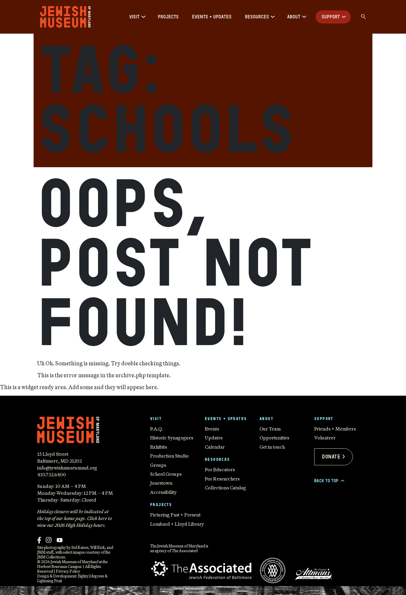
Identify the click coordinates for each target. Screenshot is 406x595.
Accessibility (163, 492)
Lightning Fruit (49, 580)
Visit (134, 17)
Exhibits (158, 447)
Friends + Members (335, 429)
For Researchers (222, 479)
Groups (158, 465)
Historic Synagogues (171, 438)
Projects (168, 17)
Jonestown (161, 483)
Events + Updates (212, 17)
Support (331, 17)
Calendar (215, 447)
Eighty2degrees (91, 576)
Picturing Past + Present (175, 515)
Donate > (333, 456)
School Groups (166, 474)
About (293, 17)
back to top (329, 480)
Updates (214, 438)
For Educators (220, 469)
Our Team (270, 429)
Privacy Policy (68, 571)
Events (212, 429)
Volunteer (325, 438)
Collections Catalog (225, 488)
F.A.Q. (156, 429)
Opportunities (274, 438)
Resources (257, 17)
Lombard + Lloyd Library (177, 524)
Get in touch (272, 447)
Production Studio (169, 456)
